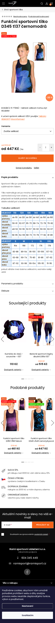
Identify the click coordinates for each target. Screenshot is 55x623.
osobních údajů (41, 534)
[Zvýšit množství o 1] (51, 147)
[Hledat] (41, 3)
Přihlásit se (42, 525)
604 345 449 (29, 558)
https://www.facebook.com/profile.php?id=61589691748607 (27, 572)
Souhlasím (27, 615)
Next (52, 339)
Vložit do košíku (27, 158)
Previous (2, 339)
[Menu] (3, 3)
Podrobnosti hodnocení (38, 16)
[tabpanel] (14, 343)
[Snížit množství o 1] (40, 147)
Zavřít (16, 165)
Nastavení (27, 606)
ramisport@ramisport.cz (29, 563)
